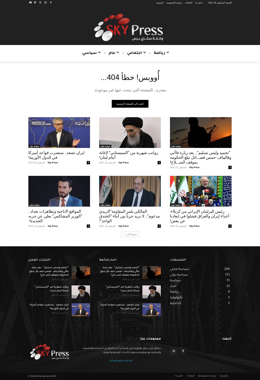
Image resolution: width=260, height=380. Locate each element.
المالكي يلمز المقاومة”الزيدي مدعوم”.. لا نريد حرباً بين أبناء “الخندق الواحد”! (129, 216)
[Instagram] (45, 3)
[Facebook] (51, 3)
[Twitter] (40, 3)
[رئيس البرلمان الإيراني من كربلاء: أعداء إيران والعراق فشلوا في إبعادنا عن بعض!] (201, 191)
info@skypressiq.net (121, 361)
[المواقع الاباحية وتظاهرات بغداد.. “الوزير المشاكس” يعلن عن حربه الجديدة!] (59, 191)
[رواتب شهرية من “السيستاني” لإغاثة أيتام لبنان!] (130, 132)
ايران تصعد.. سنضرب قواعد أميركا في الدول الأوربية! (56, 155)
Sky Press (194, 167)
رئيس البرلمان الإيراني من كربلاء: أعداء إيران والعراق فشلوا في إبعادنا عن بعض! (199, 216)
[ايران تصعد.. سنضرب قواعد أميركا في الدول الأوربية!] (59, 132)
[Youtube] (30, 3)
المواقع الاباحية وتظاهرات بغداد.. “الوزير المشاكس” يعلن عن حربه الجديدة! (55, 216)
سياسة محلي (176, 146)
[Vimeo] (35, 3)
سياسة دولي (34, 146)
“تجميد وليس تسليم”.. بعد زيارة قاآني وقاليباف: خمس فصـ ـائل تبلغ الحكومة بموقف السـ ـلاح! (200, 157)
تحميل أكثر (132, 234)
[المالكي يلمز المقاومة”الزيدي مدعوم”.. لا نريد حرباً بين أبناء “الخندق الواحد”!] (130, 191)
